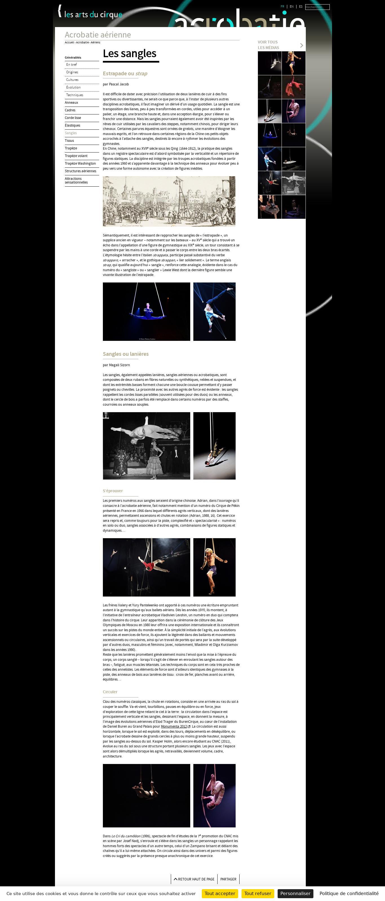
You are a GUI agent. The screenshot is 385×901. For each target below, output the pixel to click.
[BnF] (59, 11)
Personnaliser (295, 893)
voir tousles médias (268, 45)
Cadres (70, 110)
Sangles (71, 133)
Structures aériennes (80, 171)
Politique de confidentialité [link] (349, 893)
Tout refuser (257, 893)
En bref (71, 64)
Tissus (69, 140)
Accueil (69, 43)
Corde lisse (73, 118)
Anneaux (71, 102)
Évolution (73, 87)
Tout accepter (220, 893)
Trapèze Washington (80, 163)
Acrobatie (82, 43)
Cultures (72, 80)
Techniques (74, 95)
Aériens (95, 43)
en (292, 7)
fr (282, 7)
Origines (72, 72)
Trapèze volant (76, 156)
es (300, 7)
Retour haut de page (196, 879)
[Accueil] (94, 15)
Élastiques (72, 125)
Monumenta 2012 (174, 726)
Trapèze (71, 148)
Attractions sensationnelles (76, 180)
